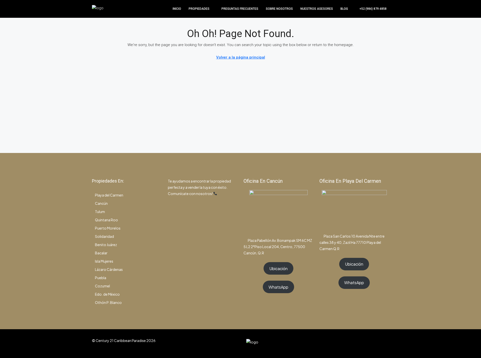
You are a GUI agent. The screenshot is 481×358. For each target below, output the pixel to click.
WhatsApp (278, 287)
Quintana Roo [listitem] (106, 220)
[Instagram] (367, 343)
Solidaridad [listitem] (104, 236)
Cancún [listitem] (101, 203)
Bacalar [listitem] (101, 253)
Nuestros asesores (316, 9)
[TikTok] (384, 343)
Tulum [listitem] (100, 211)
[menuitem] (370, 9)
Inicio (177, 9)
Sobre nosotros (279, 9)
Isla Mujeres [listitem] (104, 261)
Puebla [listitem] (100, 277)
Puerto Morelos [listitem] (108, 228)
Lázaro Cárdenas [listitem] (109, 269)
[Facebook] (358, 343)
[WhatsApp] (376, 343)
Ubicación (278, 268)
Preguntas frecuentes (239, 9)
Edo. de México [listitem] (107, 294)
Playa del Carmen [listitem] (109, 195)
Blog (344, 9)
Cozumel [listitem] (102, 286)
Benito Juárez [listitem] (106, 244)
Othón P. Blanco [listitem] (108, 302)
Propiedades (199, 9)
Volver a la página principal (240, 57)
